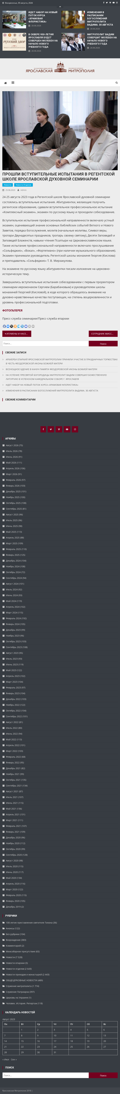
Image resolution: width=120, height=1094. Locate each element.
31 (55, 1052)
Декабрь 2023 (13, 629)
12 (88, 1035)
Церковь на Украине (17, 997)
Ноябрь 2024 (13, 566)
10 (55, 1035)
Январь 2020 (13, 900)
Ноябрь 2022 (13, 704)
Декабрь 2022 (13, 699)
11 (71, 1035)
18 (71, 1041)
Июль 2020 (12, 866)
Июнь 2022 (12, 733)
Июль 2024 (12, 589)
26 (88, 1046)
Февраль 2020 (13, 895)
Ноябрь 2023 (13, 635)
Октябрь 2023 (13, 641)
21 (5, 1046)
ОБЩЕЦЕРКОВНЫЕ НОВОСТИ (21, 980)
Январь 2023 (13, 693)
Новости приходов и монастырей (24, 974)
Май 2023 (11, 670)
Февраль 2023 (13, 687)
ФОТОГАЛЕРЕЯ (12, 310)
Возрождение (13, 939)
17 (55, 1041)
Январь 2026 (13, 485)
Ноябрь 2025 (13, 497)
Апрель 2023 (13, 676)
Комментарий (13, 945)
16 (38, 1041)
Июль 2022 (12, 727)
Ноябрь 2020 (13, 843)
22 (22, 1046)
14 (5, 1041)
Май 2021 (11, 808)
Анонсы (10, 928)
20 (104, 1041)
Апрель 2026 (13, 468)
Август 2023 (12, 652)
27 (104, 1046)
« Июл (5, 1059)
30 (38, 1052)
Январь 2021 (13, 831)
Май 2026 (11, 462)
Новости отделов (23, 185)
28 (5, 1052)
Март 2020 (11, 889)
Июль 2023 (12, 658)
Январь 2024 (13, 624)
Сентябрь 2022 (14, 716)
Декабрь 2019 (13, 906)
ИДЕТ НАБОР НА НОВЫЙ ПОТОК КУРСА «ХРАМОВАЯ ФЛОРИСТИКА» (42, 17)
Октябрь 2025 (13, 502)
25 (71, 1046)
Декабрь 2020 (13, 837)
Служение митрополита (19, 986)
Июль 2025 (12, 520)
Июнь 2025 (12, 526)
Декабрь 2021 (13, 768)
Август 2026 (12, 445)
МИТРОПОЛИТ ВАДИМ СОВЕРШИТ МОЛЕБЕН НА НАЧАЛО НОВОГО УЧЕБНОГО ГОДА (102, 39)
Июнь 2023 (12, 664)
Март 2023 (11, 681)
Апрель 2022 (13, 745)
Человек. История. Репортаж (21, 1003)
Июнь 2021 (12, 802)
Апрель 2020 (13, 883)
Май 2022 (11, 739)
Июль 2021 (12, 797)
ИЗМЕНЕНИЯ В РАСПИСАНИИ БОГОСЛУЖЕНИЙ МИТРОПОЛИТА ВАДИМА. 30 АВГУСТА (100, 18)
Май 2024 (11, 601)
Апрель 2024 (13, 606)
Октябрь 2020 (13, 849)
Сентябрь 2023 (14, 647)
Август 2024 (12, 583)
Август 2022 (12, 722)
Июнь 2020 (12, 872)
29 (22, 1052)
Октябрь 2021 (13, 779)
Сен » (14, 1059)
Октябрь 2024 (13, 572)
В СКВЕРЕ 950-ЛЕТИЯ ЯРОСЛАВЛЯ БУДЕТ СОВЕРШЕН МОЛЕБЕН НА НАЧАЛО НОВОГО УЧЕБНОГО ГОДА (43, 40)
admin (23, 190)
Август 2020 (12, 860)
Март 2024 (11, 612)
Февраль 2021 (13, 825)
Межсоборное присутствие (20, 951)
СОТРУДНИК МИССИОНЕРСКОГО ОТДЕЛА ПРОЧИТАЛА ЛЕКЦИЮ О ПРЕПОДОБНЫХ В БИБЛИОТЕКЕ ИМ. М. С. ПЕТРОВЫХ (104, 333)
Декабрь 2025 (13, 491)
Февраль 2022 (13, 756)
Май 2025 (11, 531)
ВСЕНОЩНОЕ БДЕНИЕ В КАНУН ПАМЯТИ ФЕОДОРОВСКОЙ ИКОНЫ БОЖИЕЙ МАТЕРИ (51, 369)
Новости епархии (15, 962)
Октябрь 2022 (13, 710)
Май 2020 (11, 877)
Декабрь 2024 (13, 560)
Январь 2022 (13, 762)
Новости (7, 185)
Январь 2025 (13, 554)
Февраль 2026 (13, 479)
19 (88, 1041)
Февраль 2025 (13, 549)
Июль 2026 (12, 451)
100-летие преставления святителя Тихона (29, 922)
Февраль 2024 (13, 618)
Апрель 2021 (13, 814)
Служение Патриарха (17, 991)
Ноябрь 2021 (13, 774)
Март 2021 (11, 820)
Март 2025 (11, 543)
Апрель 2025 (13, 537)
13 (104, 1035)
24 (55, 1046)
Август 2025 (12, 514)
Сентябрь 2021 (14, 785)
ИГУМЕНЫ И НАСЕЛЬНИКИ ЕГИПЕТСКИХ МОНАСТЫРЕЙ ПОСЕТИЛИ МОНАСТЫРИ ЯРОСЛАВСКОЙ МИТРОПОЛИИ (18, 333)
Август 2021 (12, 791)
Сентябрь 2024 (14, 577)
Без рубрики (12, 934)
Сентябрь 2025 (14, 508)
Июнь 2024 (12, 595)
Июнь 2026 (12, 456)
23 (38, 1046)
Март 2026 (11, 474)
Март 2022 (11, 750)
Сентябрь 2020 (14, 854)
